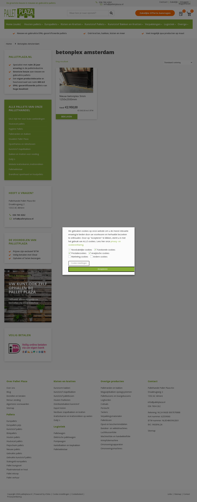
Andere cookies (100, 257)
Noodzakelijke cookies (81, 250)
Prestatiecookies (78, 253)
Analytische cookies (100, 253)
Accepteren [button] (103, 269)
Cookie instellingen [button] (79, 263)
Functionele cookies (106, 250)
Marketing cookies (79, 257)
